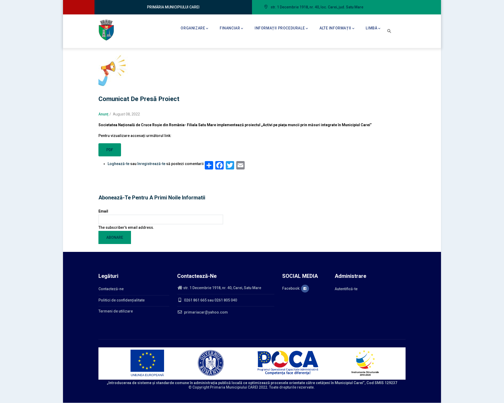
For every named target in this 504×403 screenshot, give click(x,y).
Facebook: (291, 288)
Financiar (230, 28)
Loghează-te (118, 164)
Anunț (103, 114)
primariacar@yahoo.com (205, 312)
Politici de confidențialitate (121, 300)
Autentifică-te (346, 289)
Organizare (193, 28)
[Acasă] (106, 30)
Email (103, 211)
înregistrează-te (151, 164)
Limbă (371, 28)
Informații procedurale (280, 28)
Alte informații (335, 28)
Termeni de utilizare (115, 311)
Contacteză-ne (111, 289)
